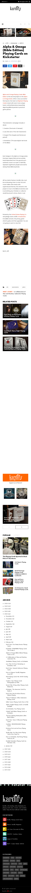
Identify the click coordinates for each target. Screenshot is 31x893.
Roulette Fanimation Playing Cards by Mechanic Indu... (16, 742)
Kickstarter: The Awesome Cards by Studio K (16, 690)
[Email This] (20, 66)
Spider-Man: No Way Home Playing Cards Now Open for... (16, 733)
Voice (20, 863)
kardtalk (22, 875)
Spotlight (5, 866)
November (9, 619)
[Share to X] (10, 66)
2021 (6, 749)
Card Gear (12, 866)
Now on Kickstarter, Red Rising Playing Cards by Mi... (16, 737)
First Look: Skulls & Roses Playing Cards (7, 34)
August (8, 627)
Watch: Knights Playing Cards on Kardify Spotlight (17, 705)
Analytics (19, 866)
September (9, 624)
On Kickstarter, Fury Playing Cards (15, 709)
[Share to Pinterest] (15, 66)
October (8, 621)
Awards (16, 878)
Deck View (18, 857)
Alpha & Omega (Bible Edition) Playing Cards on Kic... (16, 653)
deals (18, 860)
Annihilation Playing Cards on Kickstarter (17, 661)
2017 (6, 759)
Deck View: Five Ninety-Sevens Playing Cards (16, 645)
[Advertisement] (18, 16)
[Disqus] (15, 377)
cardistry (5, 860)
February (8, 642)
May (7, 634)
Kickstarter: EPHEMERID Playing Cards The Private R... (16, 649)
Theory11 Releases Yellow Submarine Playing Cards (16, 698)
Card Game (13, 872)
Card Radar (6, 863)
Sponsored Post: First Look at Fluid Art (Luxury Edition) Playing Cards (24, 35)
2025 (6, 606)
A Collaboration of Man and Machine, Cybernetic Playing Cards (14, 294)
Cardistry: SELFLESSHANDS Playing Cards (15, 725)
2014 (6, 767)
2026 (6, 603)
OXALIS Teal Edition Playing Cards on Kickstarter (16, 712)
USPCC (22, 43)
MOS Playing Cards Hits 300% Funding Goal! (17, 677)
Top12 (12, 869)
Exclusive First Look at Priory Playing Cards (16, 729)
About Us (4, 1)
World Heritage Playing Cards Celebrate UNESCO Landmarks (21, 573)
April (7, 637)
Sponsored (6, 872)
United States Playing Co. (19, 214)
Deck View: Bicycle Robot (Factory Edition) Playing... (15, 694)
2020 (6, 752)
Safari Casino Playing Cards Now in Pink (17, 702)
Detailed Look (23, 869)
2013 (6, 770)
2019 (6, 754)
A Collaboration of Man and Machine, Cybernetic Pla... (16, 658)
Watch (25, 863)
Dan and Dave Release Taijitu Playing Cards (19, 581)
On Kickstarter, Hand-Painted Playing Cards (21, 588)
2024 (6, 609)
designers (5, 869)
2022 (6, 614)
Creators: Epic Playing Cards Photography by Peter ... (14, 681)
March (8, 640)
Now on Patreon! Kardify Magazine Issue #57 (15, 673)
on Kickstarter (21, 216)
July (7, 629)
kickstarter (14, 43)
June (7, 632)
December (9, 616)
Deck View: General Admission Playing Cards (16, 669)
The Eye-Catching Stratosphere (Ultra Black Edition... (16, 716)
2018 (6, 757)
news (12, 857)
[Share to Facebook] (5, 66)
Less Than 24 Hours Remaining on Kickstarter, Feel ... (15, 665)
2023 (6, 611)
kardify (20, 872)
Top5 (17, 875)
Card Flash (14, 863)
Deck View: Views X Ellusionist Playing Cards (16, 720)
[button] (4, 1)
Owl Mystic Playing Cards (20, 563)
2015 (6, 765)
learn (4, 875)
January (8, 746)
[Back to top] (26, 888)
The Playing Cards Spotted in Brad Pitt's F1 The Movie (15, 557)
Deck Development (7, 878)
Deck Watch (11, 875)
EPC (7, 43)
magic (16, 869)
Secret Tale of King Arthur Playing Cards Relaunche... (17, 686)
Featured (12, 860)
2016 (6, 762)
